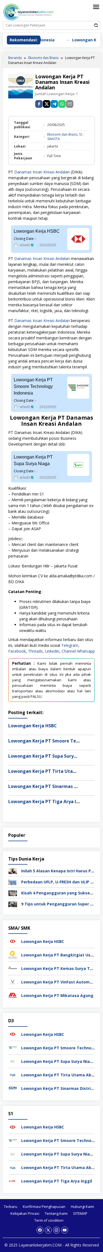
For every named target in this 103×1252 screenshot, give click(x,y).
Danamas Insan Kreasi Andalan (42, 172)
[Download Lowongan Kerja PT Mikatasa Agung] (12, 995)
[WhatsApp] (62, 104)
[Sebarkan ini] (39, 104)
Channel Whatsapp (78, 651)
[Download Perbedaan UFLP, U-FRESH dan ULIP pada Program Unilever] (12, 881)
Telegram (69, 645)
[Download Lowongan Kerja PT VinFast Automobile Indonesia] (12, 981)
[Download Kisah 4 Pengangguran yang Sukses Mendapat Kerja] (12, 892)
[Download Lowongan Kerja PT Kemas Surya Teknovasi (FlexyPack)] (12, 967)
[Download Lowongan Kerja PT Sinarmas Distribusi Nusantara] (12, 1087)
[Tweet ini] (46, 104)
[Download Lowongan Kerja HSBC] (12, 940)
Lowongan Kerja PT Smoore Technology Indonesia (33, 386)
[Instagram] (56, 1230)
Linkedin (52, 651)
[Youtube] (64, 1230)
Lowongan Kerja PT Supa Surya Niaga (33, 460)
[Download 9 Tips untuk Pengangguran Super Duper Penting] (12, 903)
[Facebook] (40, 1230)
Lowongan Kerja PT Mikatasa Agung (57, 995)
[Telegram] (54, 104)
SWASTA (53, 138)
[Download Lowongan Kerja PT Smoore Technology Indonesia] (12, 1047)
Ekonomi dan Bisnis (62, 134)
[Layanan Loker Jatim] (32, 11)
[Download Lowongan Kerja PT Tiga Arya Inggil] (12, 1180)
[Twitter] (48, 1230)
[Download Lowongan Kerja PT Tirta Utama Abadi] (12, 1074)
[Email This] (69, 104)
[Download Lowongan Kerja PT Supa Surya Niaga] (12, 1060)
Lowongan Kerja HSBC (37, 231)
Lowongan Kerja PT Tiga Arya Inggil (48, 801)
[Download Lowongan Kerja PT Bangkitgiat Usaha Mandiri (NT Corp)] (12, 954)
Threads (35, 651)
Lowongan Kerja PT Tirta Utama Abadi (51, 771)
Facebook (17, 651)
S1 (81, 134)
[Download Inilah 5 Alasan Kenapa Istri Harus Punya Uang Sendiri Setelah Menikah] (12, 870)
